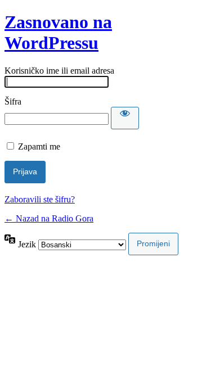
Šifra (13, 101)
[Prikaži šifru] (125, 118)
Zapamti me (39, 146)
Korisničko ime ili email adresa (59, 70)
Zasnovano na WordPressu (58, 32)
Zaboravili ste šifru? (40, 199)
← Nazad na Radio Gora (49, 218)
